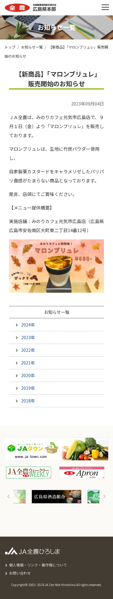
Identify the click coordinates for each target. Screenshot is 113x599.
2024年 (28, 325)
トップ (10, 46)
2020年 (28, 375)
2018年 (28, 401)
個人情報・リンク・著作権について (38, 564)
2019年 (28, 388)
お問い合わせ (20, 572)
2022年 (28, 350)
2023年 (28, 337)
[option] (56, 496)
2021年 (28, 363)
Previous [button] (8, 496)
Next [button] (104, 496)
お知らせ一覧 (32, 46)
